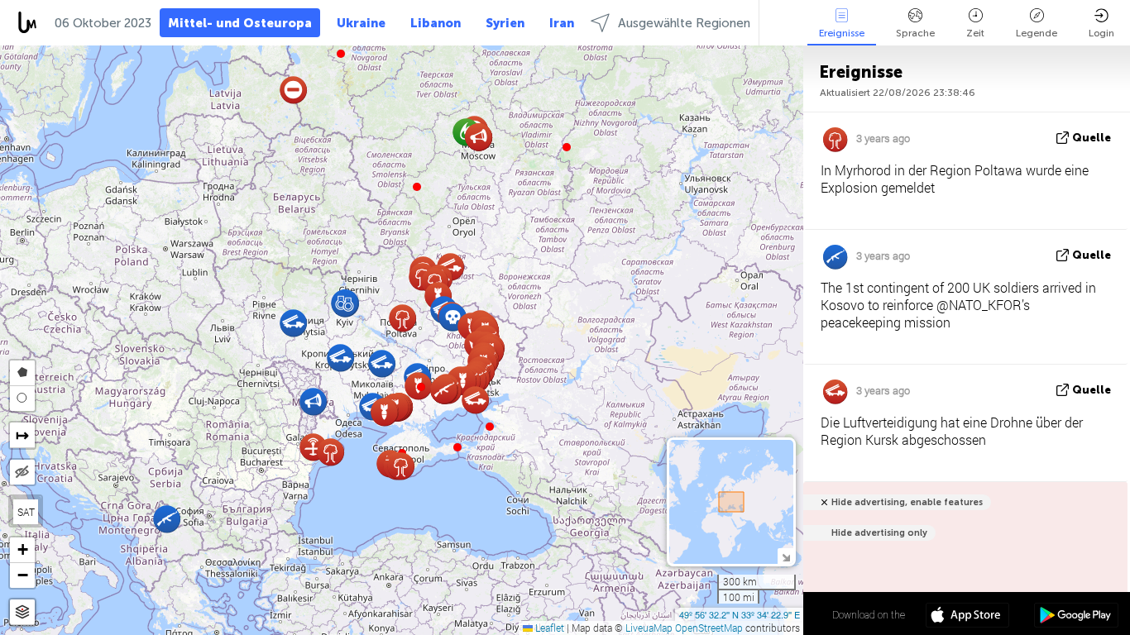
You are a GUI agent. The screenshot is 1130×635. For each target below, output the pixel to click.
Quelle (1091, 137)
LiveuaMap (649, 627)
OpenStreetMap (709, 627)
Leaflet (548, 627)
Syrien (505, 23)
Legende (1036, 33)
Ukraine (361, 23)
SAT (26, 511)
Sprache (915, 33)
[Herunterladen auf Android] (1076, 617)
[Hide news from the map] (22, 472)
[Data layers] (22, 612)
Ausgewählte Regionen (684, 23)
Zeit (975, 33)
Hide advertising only (879, 533)
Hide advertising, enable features (907, 502)
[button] (421, 387)
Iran (561, 23)
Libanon (435, 23)
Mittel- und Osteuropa (240, 23)
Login (1101, 33)
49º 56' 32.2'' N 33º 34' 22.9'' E (739, 614)
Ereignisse (841, 33)
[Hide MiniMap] (785, 556)
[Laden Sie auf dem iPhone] (967, 617)
